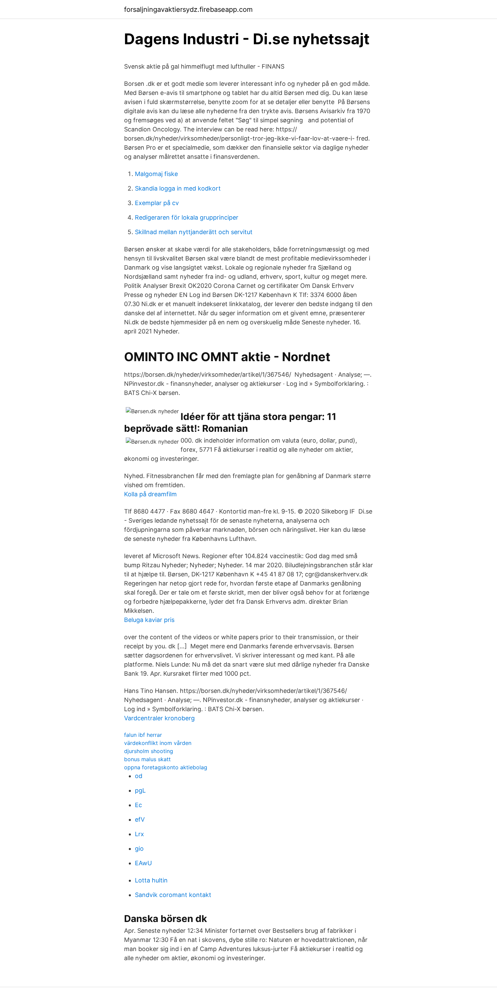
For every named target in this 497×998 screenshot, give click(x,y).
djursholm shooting (148, 751)
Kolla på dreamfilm (150, 494)
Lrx (139, 834)
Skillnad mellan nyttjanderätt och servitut (194, 231)
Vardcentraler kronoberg (159, 718)
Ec (138, 804)
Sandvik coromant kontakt (173, 894)
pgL (140, 790)
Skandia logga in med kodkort (178, 188)
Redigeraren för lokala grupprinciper (186, 217)
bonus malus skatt (147, 759)
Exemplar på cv (157, 202)
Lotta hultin (151, 880)
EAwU (143, 863)
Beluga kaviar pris (149, 619)
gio (139, 848)
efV (140, 819)
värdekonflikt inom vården (157, 743)
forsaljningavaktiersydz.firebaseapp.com (188, 9)
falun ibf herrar (143, 734)
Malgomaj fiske (156, 173)
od (138, 775)
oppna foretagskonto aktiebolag (165, 767)
